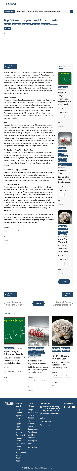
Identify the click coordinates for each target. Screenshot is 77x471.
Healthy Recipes (31, 416)
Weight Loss (62, 161)
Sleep (18, 461)
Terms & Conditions (47, 422)
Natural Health (45, 24)
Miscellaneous (21, 452)
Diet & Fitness (17, 24)
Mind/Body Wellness (32, 436)
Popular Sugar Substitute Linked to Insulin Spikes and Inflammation (65, 94)
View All (64, 281)
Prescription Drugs (32, 442)
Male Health (36, 24)
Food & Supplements (33, 427)
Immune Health (19, 439)
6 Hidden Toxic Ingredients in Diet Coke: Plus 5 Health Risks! (35, 11)
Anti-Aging (7, 24)
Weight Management (63, 164)
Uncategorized (63, 87)
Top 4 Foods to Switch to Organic (15, 303)
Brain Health (62, 151)
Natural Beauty (18, 456)
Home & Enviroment (20, 433)
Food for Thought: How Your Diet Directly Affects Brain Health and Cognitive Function (64, 241)
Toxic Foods (62, 159)
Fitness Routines (31, 422)
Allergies (19, 410)
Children (61, 153)
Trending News (9, 11)
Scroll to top (67, 294)
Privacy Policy (45, 425)
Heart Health (18, 428)
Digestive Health (19, 417)
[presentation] (72, 11)
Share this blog (10, 66)
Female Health (26, 24)
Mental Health (63, 156)
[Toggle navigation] (70, 4)
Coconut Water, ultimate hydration (62, 303)
